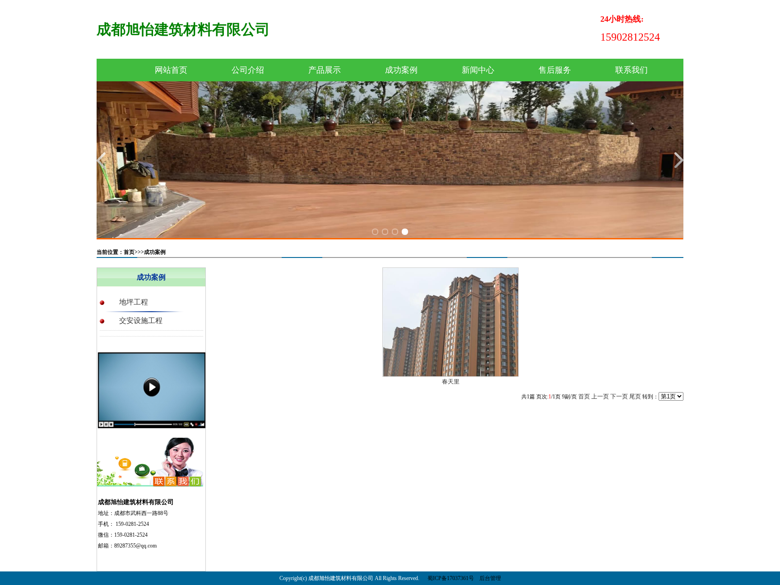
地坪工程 (133, 302)
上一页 (600, 396)
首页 (584, 396)
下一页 (619, 396)
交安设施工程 (140, 320)
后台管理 (490, 578)
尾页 (635, 396)
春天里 (451, 381)
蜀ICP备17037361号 (450, 578)
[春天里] (450, 321)
